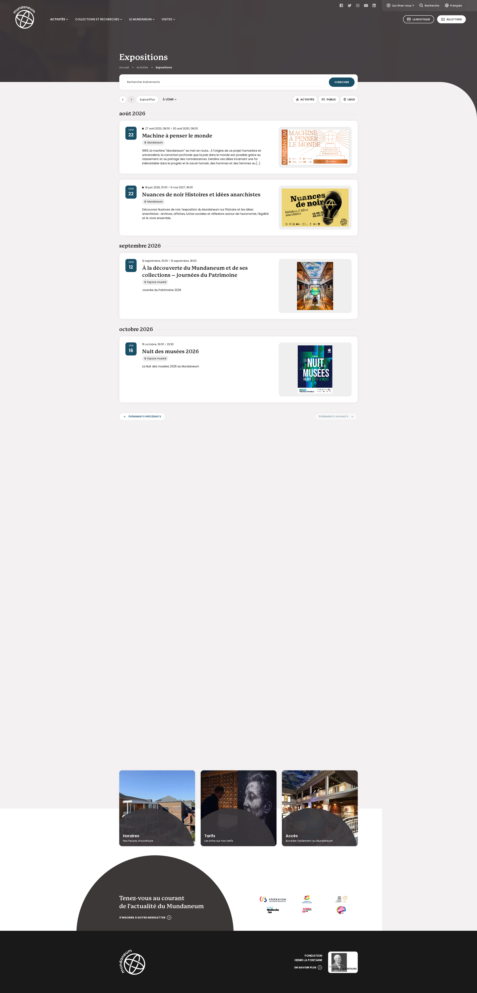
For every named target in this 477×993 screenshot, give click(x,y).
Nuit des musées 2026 (170, 351)
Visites (167, 19)
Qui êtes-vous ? (403, 5)
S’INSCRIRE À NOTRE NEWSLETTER (142, 917)
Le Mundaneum (140, 19)
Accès (292, 836)
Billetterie (454, 19)
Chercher (341, 82)
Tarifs (209, 836)
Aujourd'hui (147, 99)
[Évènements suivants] (131, 99)
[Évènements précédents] (122, 99)
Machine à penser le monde (177, 136)
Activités (57, 19)
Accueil (124, 67)
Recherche (432, 5)
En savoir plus (305, 967)
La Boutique (421, 19)
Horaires (131, 836)
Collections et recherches (97, 19)
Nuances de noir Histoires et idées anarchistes (201, 194)
